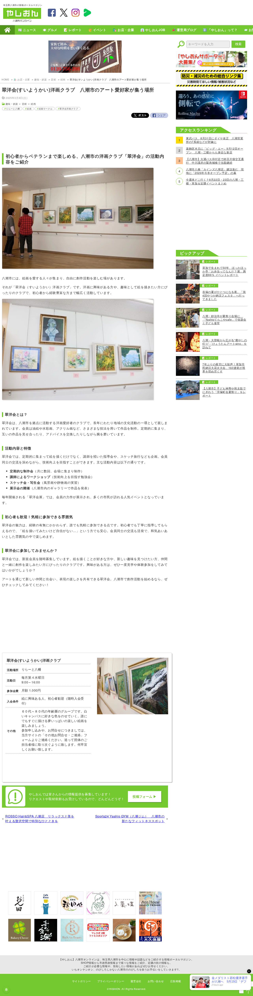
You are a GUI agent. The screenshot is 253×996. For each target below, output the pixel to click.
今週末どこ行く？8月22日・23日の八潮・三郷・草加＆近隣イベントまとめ (215, 181)
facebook (52, 13)
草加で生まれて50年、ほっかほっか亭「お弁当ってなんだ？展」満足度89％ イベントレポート (224, 271)
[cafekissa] (45, 913)
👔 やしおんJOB (152, 29)
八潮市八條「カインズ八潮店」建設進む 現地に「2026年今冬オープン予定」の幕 (215, 171)
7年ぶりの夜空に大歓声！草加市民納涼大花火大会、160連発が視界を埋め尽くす (223, 367)
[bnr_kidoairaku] (45, 940)
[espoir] (124, 940)
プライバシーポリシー (110, 981)
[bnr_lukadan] (124, 913)
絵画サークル (46, 108)
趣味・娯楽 (40, 79)
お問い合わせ (156, 981)
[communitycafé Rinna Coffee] (98, 913)
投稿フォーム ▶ (145, 796)
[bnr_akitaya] (71, 913)
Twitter (140, 115)
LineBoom (87, 13)
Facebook (159, 115)
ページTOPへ (248, 991)
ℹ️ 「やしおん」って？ (220, 29)
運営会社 (135, 981)
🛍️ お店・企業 (123, 29)
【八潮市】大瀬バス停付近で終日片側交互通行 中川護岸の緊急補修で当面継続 (215, 160)
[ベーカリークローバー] (19, 940)
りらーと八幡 (13, 108)
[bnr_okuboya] (150, 940)
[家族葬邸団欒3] (85, 57)
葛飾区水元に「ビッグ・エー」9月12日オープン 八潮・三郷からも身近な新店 (214, 150)
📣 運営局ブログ (184, 29)
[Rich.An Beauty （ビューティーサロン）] (71, 940)
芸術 (53, 79)
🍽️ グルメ (49, 29)
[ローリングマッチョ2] (211, 118)
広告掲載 (175, 981)
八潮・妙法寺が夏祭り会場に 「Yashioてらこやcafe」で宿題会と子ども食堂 (224, 319)
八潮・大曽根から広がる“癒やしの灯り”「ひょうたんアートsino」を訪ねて (224, 343)
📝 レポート (73, 29)
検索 (238, 44)
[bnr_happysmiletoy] (98, 940)
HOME (7, 30)
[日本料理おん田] (19, 913)
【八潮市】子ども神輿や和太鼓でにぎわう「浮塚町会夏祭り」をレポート (224, 391)
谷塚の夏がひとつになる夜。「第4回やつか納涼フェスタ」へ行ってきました (224, 295)
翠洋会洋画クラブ (68, 108)
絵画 (62, 79)
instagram (75, 13)
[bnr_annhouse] (150, 913)
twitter (64, 13)
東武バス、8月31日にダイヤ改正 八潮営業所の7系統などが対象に (214, 140)
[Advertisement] (178, 12)
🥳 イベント (97, 29)
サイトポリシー (81, 981)
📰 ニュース (27, 29)
